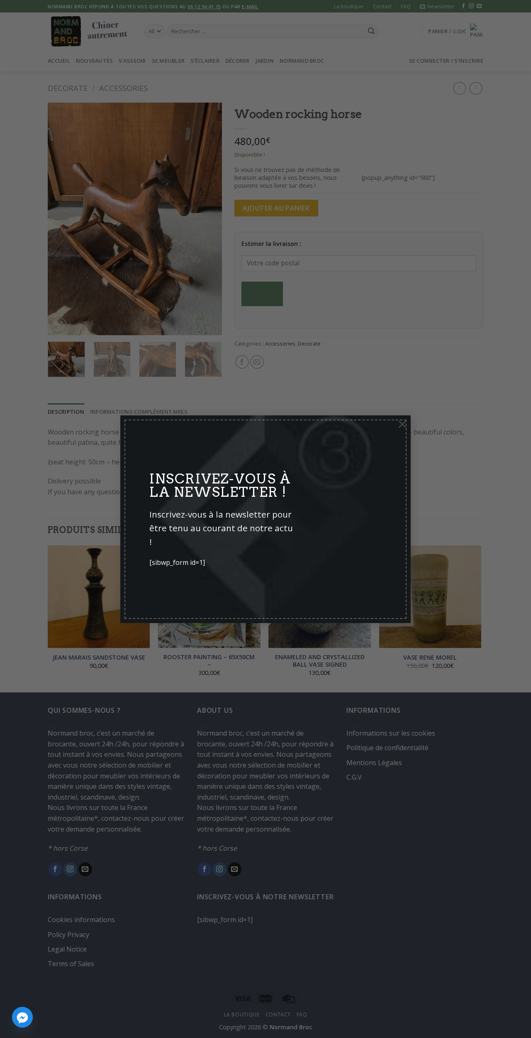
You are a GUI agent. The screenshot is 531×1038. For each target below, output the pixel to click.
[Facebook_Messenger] (22, 1017)
